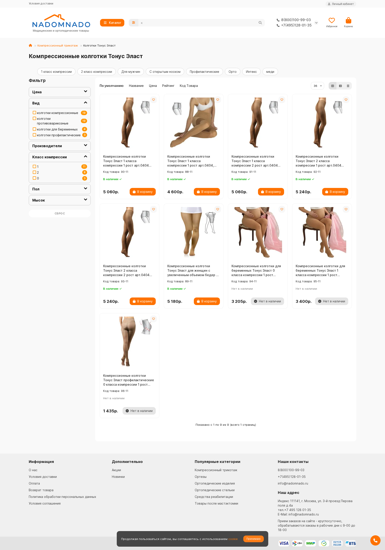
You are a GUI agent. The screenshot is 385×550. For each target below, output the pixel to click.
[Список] (340, 86)
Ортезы (201, 477)
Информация (41, 461)
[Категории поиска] (133, 22)
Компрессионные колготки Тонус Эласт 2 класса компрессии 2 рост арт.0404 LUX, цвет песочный (126, 270)
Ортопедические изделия (215, 483)
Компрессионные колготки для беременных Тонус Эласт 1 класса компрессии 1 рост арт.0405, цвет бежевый (320, 270)
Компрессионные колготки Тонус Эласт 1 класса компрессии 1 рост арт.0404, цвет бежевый (190, 161)
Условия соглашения (45, 503)
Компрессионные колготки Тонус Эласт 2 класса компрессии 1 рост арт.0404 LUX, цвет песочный (318, 161)
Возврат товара (41, 490)
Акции (116, 470)
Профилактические (204, 71)
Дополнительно (127, 461)
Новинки (118, 477)
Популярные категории (217, 461)
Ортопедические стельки (215, 490)
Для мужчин (130, 71)
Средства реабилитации (214, 497)
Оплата (34, 483)
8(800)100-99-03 (291, 470)
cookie (233, 539)
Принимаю (253, 538)
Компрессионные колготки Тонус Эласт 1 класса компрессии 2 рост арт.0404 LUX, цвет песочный (254, 161)
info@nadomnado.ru (293, 483)
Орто (233, 71)
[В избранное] (153, 99)
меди (270, 71)
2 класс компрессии (96, 71)
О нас (33, 470)
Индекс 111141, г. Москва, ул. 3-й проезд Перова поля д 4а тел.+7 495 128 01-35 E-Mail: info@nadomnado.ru (315, 507)
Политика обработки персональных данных (62, 497)
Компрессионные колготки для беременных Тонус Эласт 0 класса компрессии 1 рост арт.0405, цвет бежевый (256, 270)
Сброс (60, 213)
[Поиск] (260, 22)
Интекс (251, 71)
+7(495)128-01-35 (292, 477)
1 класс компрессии (56, 71)
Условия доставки (41, 3)
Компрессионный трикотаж (57, 45)
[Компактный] (348, 86)
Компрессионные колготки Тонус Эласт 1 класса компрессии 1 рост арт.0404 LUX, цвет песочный (126, 161)
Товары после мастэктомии (216, 503)
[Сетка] (333, 86)
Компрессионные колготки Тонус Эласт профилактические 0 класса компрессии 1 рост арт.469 (128, 380)
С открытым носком (164, 71)
